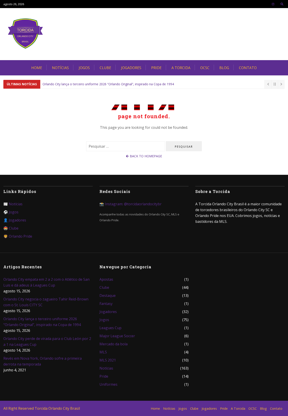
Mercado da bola (113, 344)
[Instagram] (273, 4)
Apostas (106, 279)
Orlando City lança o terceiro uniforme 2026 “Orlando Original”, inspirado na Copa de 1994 (108, 84)
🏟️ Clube (10, 228)
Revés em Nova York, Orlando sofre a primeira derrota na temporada (42, 361)
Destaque (107, 295)
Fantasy (105, 303)
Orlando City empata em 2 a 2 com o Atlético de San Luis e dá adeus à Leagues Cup (46, 282)
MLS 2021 (107, 360)
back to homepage (146, 156)
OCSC (204, 67)
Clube (105, 67)
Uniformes (108, 384)
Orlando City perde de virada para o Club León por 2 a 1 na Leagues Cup (47, 341)
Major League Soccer (117, 335)
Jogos (84, 67)
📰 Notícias (12, 203)
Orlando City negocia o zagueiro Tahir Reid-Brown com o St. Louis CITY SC (45, 302)
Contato (248, 67)
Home (36, 67)
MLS (103, 352)
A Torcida (180, 67)
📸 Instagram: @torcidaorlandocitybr (130, 203)
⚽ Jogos (10, 212)
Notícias (60, 67)
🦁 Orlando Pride (17, 236)
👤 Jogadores (14, 220)
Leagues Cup (110, 327)
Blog (224, 67)
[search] (282, 4)
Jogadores (131, 67)
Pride (156, 67)
